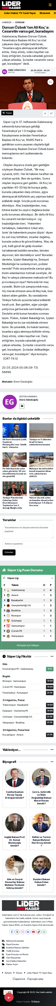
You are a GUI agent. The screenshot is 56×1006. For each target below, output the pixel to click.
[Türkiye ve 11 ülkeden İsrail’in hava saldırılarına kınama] (41, 430)
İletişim (8, 973)
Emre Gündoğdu (28, 400)
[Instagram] (22, 931)
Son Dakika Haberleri (16, 961)
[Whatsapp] (44, 931)
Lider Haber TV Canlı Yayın (20, 13)
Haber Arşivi (12, 964)
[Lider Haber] (11, 5)
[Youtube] (33, 931)
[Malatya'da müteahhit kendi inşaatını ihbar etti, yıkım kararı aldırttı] (41, 459)
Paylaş (9, 113)
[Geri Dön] (8, 996)
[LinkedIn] (28, 931)
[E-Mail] (21, 406)
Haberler (6, 22)
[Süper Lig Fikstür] (52, 656)
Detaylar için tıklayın (28, 645)
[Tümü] (52, 750)
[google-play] (35, 979)
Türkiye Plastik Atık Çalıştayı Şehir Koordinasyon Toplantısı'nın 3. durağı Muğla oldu (13, 503)
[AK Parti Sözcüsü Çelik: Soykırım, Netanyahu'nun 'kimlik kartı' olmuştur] (15, 430)
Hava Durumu (12, 944)
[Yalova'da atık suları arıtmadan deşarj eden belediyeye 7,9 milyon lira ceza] (41, 488)
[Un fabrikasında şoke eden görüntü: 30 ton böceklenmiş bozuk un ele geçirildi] (15, 459)
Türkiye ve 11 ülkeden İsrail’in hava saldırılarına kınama (40, 442)
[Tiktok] (38, 931)
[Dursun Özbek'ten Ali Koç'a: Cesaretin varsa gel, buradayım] (28, 92)
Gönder (9, 552)
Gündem (19, 22)
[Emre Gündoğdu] (10, 402)
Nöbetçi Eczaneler (15, 941)
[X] (17, 931)
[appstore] (19, 979)
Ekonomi (45, 13)
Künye (19, 973)
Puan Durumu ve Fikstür (17, 954)
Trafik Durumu (12, 951)
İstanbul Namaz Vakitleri (17, 948)
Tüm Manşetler (13, 958)
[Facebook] (11, 931)
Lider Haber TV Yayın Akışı (39, 973)
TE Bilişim (35, 1002)
